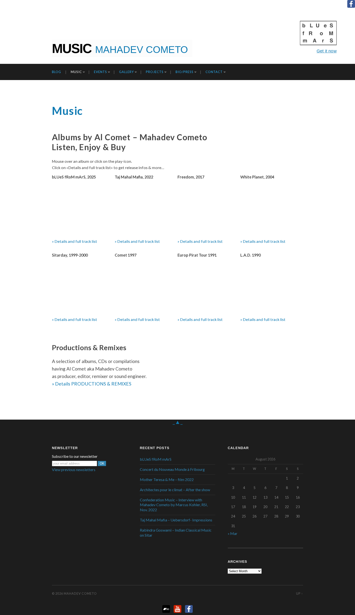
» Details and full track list (74, 241)
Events (100, 72)
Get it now (327, 51)
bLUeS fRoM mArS (155, 459)
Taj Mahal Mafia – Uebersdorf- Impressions (176, 520)
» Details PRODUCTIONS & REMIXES (91, 383)
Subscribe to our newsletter (75, 456)
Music (76, 72)
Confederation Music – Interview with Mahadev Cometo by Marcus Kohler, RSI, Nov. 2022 (174, 504)
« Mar (232, 533)
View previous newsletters (73, 469)
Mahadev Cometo (80, 593)
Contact (214, 72)
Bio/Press (184, 72)
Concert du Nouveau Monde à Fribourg (172, 469)
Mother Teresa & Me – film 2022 (167, 479)
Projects (154, 72)
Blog (56, 72)
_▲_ (178, 422)
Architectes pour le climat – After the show (175, 489)
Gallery (126, 72)
